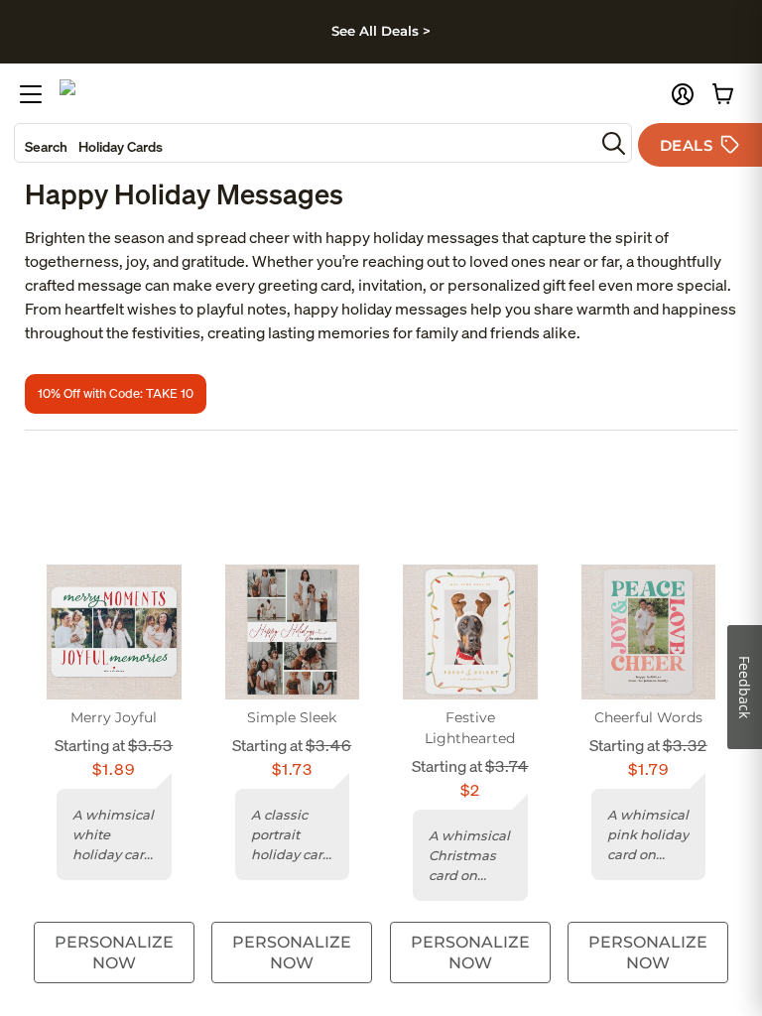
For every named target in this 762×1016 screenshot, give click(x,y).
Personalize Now (114, 952)
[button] (683, 94)
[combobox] (304, 143)
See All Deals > (381, 31)
